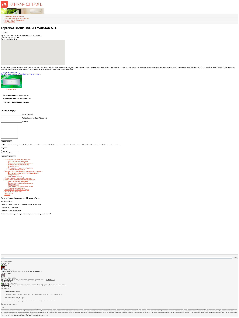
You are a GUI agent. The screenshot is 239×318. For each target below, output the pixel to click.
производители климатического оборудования (214, 310)
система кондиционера (119, 312)
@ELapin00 (5, 285)
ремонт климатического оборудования (71, 312)
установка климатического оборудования (179, 312)
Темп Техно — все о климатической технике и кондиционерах (22, 315)
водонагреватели (61, 309)
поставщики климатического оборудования (157, 310)
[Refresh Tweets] (4, 265)
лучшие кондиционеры (6, 310)
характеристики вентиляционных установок (219, 312)
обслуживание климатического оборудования (104, 310)
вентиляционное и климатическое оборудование (29, 309)
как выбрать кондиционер (135, 309)
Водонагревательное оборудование (16, 18)
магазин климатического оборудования (21, 310)
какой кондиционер (146, 309)
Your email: (4, 151)
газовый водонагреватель (90, 309)
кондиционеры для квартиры (221, 309)
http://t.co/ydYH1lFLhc (34, 271)
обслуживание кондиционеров (122, 310)
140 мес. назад (6, 273)
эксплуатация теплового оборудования (33, 314)
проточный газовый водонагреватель (42, 312)
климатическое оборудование (180, 309)
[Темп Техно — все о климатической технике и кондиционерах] (21, 7)
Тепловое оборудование (16, 169)
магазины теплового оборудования (39, 310)
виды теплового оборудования (49, 309)
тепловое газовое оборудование (149, 312)
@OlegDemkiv (5, 271)
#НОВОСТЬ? (50, 280)
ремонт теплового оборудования (88, 312)
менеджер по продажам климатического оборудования (61, 310)
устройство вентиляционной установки (199, 312)
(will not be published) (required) (34, 118)
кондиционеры (210, 309)
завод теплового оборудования (121, 309)
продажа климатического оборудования (177, 310)
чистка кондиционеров (18, 314)
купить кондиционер (232, 309)
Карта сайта (8, 193)
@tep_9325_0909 (7, 280)
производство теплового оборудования (23, 312)
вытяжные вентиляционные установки (74, 309)
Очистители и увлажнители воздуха (20, 168)
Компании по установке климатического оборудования (23, 171)
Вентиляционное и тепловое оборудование (23, 173)
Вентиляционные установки (14, 16)
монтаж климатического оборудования (83, 310)
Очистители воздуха (15, 176)
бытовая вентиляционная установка (9, 309)
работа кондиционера (56, 312)
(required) (27, 114)
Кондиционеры (9, 22)
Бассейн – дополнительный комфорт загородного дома (20, 74)
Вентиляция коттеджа (12, 291)
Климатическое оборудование (14, 20)
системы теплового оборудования (133, 312)
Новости (7, 195)
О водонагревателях (10, 72)
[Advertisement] (10, 225)
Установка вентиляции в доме (14, 298)
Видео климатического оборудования (17, 159)
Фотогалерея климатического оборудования (19, 180)
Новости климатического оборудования (18, 178)
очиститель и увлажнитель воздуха (138, 310)
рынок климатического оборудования (105, 312)
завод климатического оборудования (105, 309)
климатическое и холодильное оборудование (162, 309)
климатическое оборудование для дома (197, 309)
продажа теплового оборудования (195, 310)
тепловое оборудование (163, 312)
